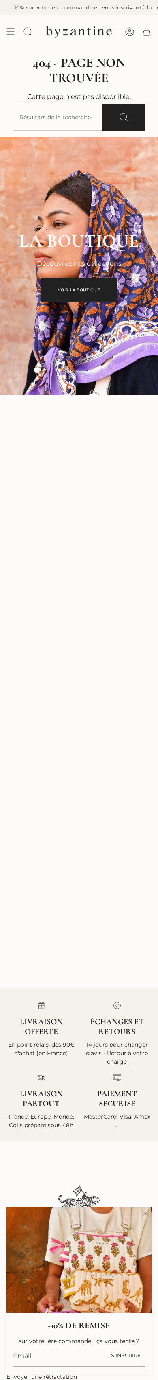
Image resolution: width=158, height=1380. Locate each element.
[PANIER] (146, 31)
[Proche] (145, 1213)
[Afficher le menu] (10, 31)
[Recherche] (123, 117)
